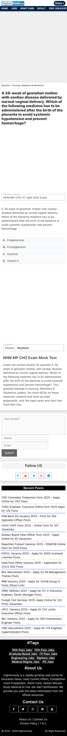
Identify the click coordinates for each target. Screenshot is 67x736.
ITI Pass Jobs (48, 653)
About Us (25, 719)
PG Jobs (48, 661)
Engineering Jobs (23, 658)
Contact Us (40, 719)
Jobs (14, 8)
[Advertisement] (33, 45)
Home (4, 8)
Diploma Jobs (46, 658)
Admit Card (27, 8)
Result (41, 8)
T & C (43, 723)
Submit (9, 452)
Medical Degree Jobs (26, 661)
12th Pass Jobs (44, 650)
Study (13, 3)
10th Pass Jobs (22, 650)
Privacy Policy (28, 723)
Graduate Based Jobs (23, 653)
